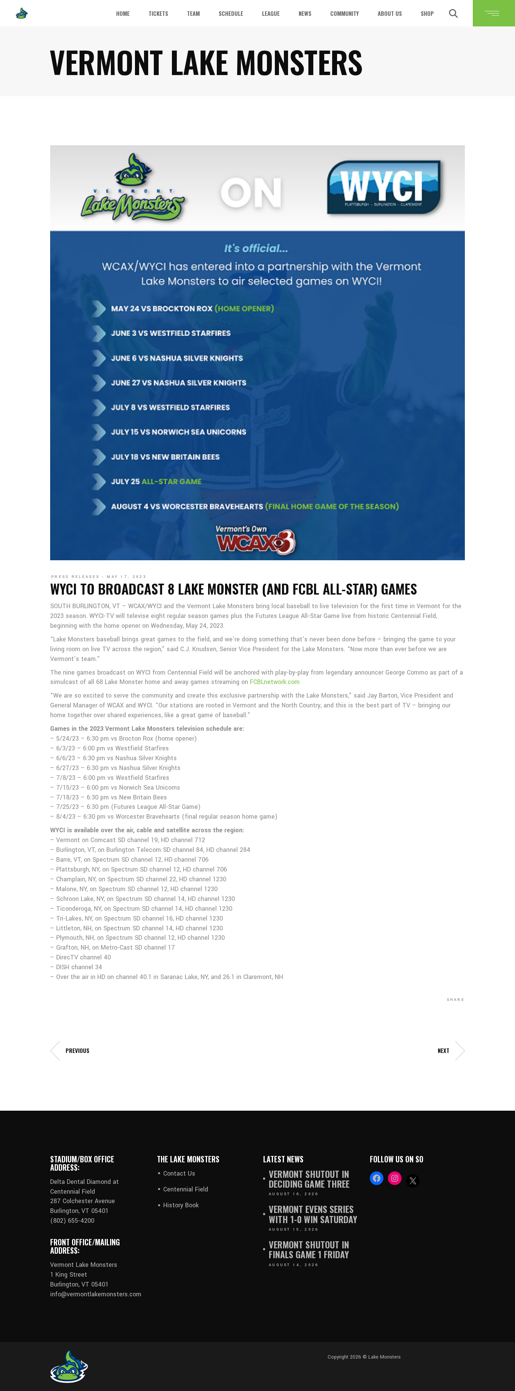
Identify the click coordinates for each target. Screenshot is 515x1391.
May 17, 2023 (127, 576)
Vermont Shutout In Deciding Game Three (309, 1179)
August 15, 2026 (294, 1229)
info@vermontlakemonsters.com (95, 1294)
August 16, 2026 (294, 1194)
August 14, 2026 (294, 1265)
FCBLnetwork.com (275, 682)
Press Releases (75, 576)
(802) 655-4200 (72, 1220)
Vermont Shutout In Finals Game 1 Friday (309, 1249)
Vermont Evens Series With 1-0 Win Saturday (313, 1214)
